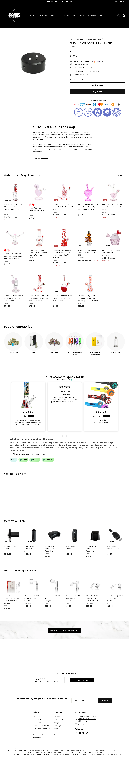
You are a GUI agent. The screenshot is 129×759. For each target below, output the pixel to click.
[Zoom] (33, 62)
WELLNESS (92, 15)
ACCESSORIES (78, 15)
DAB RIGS (43, 15)
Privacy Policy (38, 723)
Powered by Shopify (114, 755)
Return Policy (38, 732)
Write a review (82, 680)
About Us (36, 717)
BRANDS (103, 15)
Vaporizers (58, 732)
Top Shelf (57, 717)
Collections (81, 39)
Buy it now (97, 91)
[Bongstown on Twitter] (83, 733)
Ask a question (40, 158)
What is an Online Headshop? (40, 736)
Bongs (56, 723)
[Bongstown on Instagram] (76, 733)
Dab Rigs (57, 726)
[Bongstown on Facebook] (80, 733)
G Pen (72, 46)
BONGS (33, 15)
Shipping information (41, 726)
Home (72, 39)
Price (72, 52)
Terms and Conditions (41, 729)
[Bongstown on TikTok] (87, 733)
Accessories (58, 735)
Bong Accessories (94, 39)
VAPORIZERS (64, 15)
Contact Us (37, 720)
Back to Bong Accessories (66, 630)
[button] (97, 62)
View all (121, 175)
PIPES (53, 15)
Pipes (56, 729)
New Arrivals (58, 720)
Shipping (73, 80)
